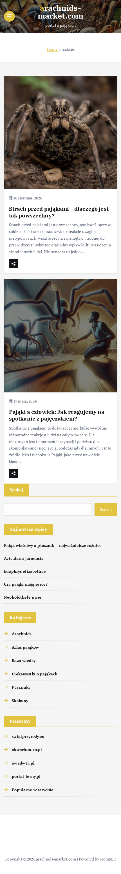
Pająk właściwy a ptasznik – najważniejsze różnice (53, 545)
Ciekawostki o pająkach (34, 674)
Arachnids (21, 633)
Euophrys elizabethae (25, 571)
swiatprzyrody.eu (28, 736)
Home (52, 49)
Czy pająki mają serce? (26, 584)
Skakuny (20, 700)
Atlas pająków (25, 647)
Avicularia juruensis (23, 558)
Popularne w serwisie (32, 789)
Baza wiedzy (23, 660)
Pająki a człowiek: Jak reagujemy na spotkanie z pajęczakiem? (57, 415)
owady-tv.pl (23, 763)
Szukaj (16, 490)
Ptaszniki (21, 687)
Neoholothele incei (23, 597)
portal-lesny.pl (26, 776)
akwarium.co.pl (27, 749)
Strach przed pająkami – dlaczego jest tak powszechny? (59, 212)
